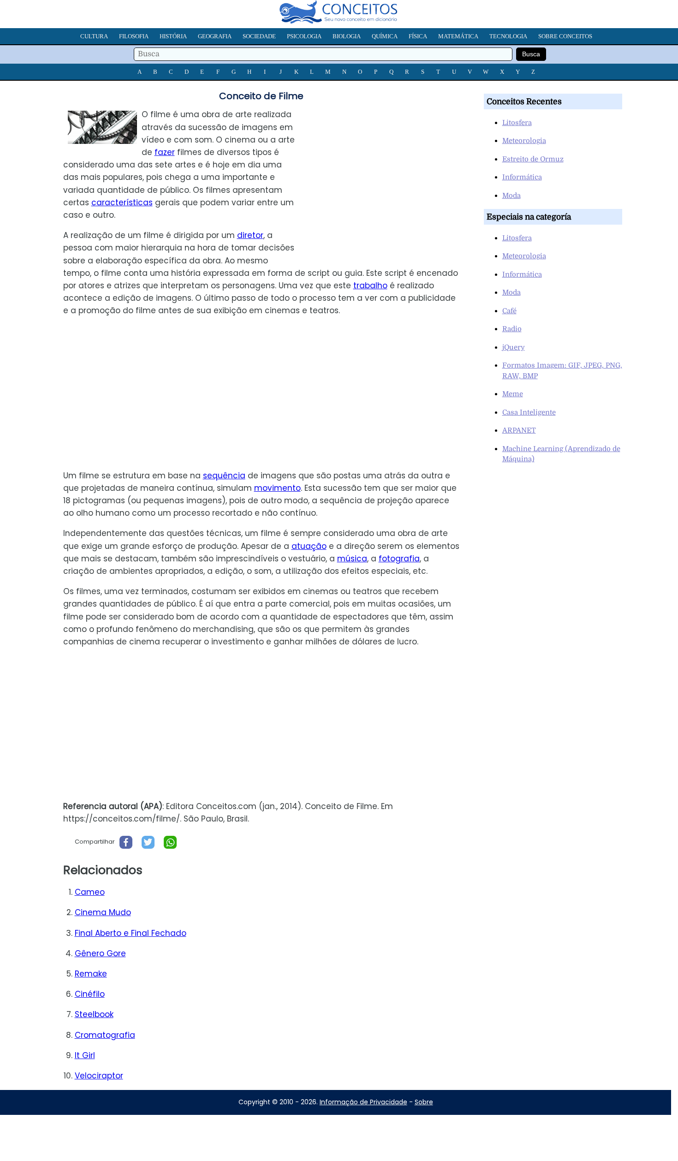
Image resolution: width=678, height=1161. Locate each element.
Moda (511, 195)
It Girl (85, 1055)
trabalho (370, 285)
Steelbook (94, 1014)
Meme (512, 394)
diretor (250, 235)
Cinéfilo (90, 994)
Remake (91, 973)
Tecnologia (508, 36)
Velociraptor (99, 1075)
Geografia (215, 36)
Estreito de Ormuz (533, 159)
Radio (512, 329)
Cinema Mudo (103, 912)
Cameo (90, 892)
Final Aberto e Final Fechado (130, 933)
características (122, 202)
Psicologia (304, 36)
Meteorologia (524, 141)
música (352, 558)
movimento (277, 488)
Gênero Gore (100, 953)
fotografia (399, 558)
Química (385, 36)
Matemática (458, 36)
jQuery (513, 347)
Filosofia (134, 36)
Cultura (94, 36)
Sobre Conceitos (565, 36)
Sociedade (259, 36)
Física (418, 36)
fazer (165, 152)
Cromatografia (105, 1035)
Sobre (424, 1102)
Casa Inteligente (529, 412)
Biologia (347, 36)
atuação (309, 546)
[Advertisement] (389, 173)
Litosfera (517, 123)
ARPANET (519, 430)
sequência (224, 475)
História (173, 36)
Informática (522, 177)
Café (509, 311)
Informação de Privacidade (363, 1102)
